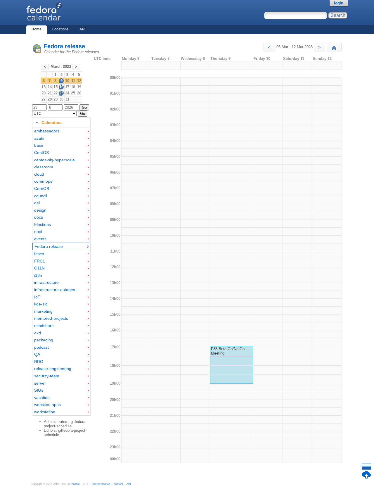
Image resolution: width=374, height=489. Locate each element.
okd (37, 333)
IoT (37, 297)
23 (61, 93)
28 (50, 99)
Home (36, 29)
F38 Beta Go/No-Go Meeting (228, 351)
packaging (43, 340)
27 (43, 99)
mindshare (44, 325)
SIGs (38, 390)
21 (50, 93)
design (40, 210)
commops (43, 181)
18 (73, 87)
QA (37, 354)
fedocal (75, 484)
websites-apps (47, 404)
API (82, 29)
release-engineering (52, 368)
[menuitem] (61, 131)
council (40, 195)
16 (61, 87)
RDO (38, 361)
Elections (42, 224)
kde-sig (41, 304)
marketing (43, 311)
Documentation (101, 484)
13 (43, 87)
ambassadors (46, 131)
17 (67, 87)
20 (43, 93)
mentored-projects (51, 318)
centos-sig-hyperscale (54, 160)
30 (61, 99)
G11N (39, 268)
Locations (60, 29)
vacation (42, 397)
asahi (39, 138)
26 (79, 93)
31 (67, 99)
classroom (43, 167)
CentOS (41, 152)
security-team (46, 376)
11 (73, 81)
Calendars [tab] (51, 122)
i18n (38, 275)
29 (55, 99)
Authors (118, 484)
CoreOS (41, 188)
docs (38, 217)
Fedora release (64, 46)
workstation (44, 411)
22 (55, 93)
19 (79, 87)
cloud (39, 174)
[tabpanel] (61, 271)
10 (67, 81)
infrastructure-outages (54, 289)
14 (50, 87)
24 (67, 93)
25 (73, 93)
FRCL (39, 261)
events (40, 238)
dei (37, 203)
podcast (41, 347)
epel (38, 231)
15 (55, 87)
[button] (269, 47)
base (38, 145)
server (40, 383)
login (338, 3)
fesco (39, 253)
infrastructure (46, 282)
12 (79, 81)
